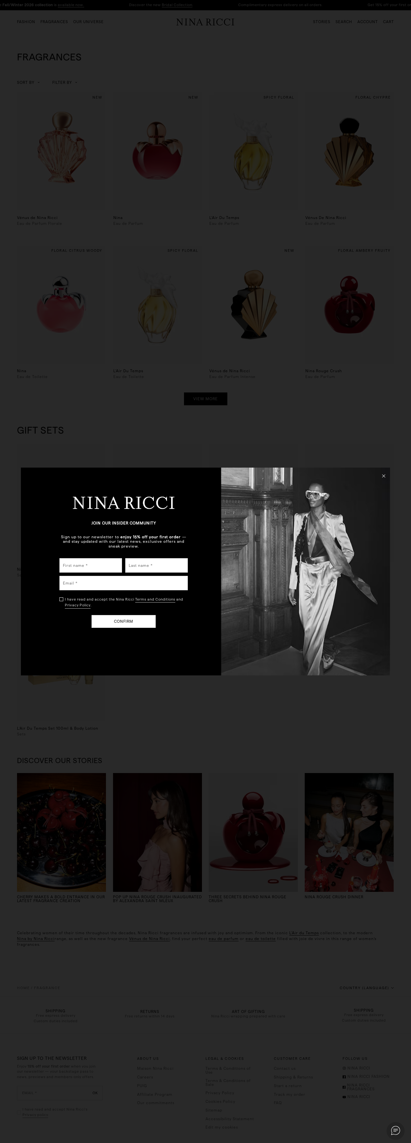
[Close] (383, 475)
